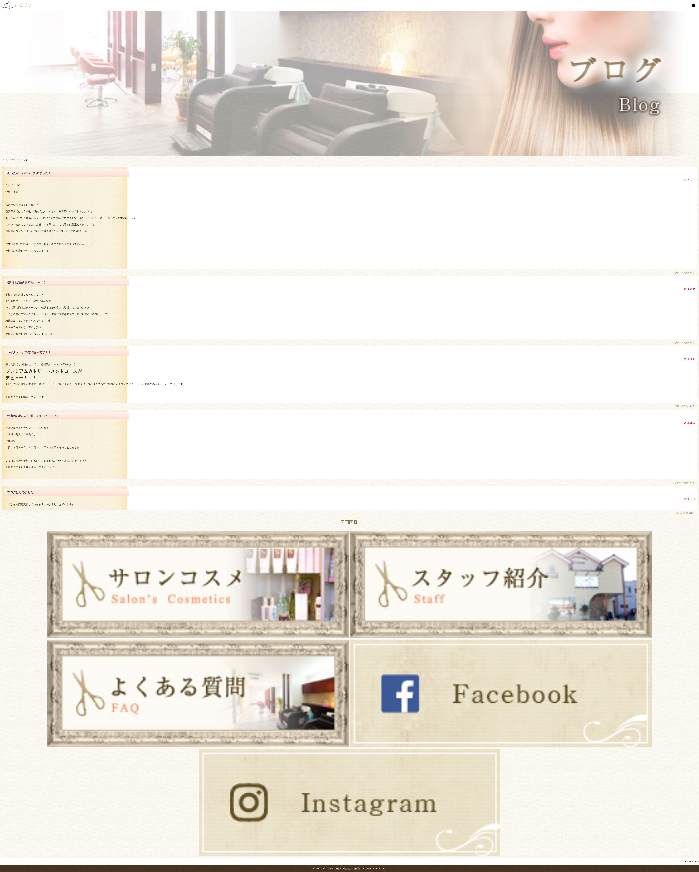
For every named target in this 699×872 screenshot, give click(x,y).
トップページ (9, 159)
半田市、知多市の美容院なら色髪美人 (345, 868)
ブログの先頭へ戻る (684, 272)
